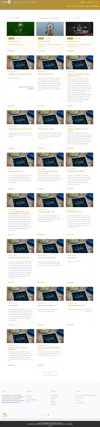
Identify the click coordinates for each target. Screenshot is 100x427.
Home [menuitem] (15, 2)
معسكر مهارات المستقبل (15, 44)
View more (50, 374)
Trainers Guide (54, 398)
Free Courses (29, 398)
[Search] (97, 2)
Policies (52, 400)
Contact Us (53, 402)
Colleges (88, 6)
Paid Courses (29, 395)
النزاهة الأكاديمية (45, 424)
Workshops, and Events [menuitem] (23, 2)
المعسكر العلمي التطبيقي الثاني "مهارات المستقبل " (49, 45)
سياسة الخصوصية (31, 424)
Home (69, 6)
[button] (82, 2)
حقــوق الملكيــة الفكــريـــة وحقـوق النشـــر (57, 424)
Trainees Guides (54, 395)
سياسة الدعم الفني (69, 424)
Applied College (94, 6)
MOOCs (27, 402)
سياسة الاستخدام (38, 424)
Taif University (81, 6)
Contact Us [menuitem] (33, 2)
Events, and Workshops (31, 400)
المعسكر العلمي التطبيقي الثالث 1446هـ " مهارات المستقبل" (79, 45)
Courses (74, 6)
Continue (50, 426)
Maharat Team (54, 404)
